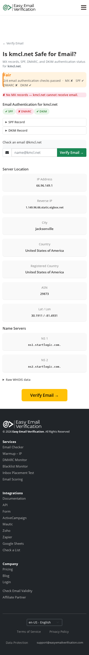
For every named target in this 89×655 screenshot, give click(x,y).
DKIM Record (17, 130)
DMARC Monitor (15, 460)
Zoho (6, 530)
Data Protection (17, 643)
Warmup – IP (12, 453)
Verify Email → (72, 152)
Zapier (7, 537)
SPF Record (16, 122)
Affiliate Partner (14, 597)
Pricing (8, 569)
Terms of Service (29, 632)
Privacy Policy (59, 632)
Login (7, 582)
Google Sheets (13, 543)
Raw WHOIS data (18, 380)
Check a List (11, 550)
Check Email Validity (17, 591)
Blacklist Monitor (15, 466)
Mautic (8, 524)
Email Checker (13, 447)
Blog (6, 575)
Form (7, 511)
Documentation (14, 498)
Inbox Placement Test (18, 473)
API (5, 505)
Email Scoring (13, 479)
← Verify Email (13, 43)
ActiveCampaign (15, 518)
